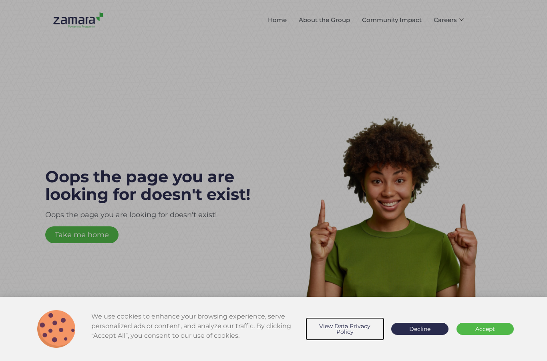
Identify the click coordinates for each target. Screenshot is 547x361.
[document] (273, 180)
